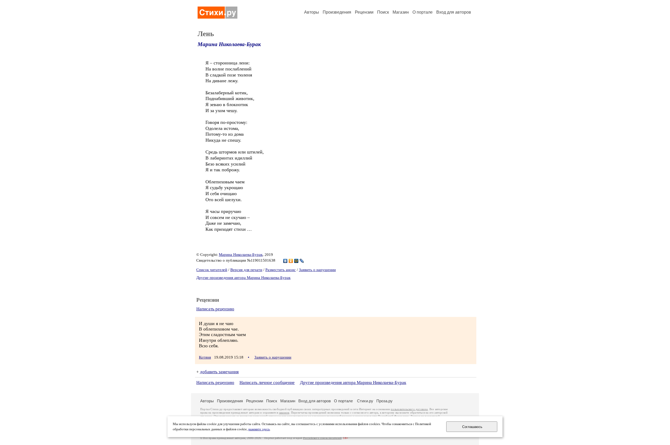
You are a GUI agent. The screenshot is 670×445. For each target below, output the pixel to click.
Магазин (401, 12)
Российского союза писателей (322, 438)
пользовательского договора (409, 409)
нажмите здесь (259, 429)
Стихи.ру (365, 401)
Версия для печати (246, 270)
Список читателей (211, 270)
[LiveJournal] (302, 260)
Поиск (383, 12)
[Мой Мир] (296, 260)
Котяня (205, 357)
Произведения (337, 12)
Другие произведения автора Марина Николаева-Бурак (243, 278)
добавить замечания (219, 371)
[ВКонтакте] (285, 260)
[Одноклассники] (291, 260)
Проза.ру (384, 401)
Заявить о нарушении (317, 270)
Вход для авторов (453, 12)
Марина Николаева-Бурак (229, 44)
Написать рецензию (215, 308)
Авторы (311, 12)
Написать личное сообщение (267, 382)
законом (284, 412)
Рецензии (364, 12)
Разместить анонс (280, 270)
